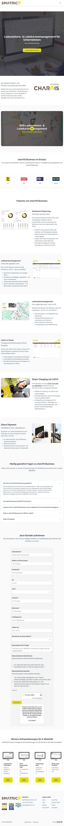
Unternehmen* (16, 552)
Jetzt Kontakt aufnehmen (32, 50)
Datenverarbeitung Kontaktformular (33, 658)
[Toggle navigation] (60, 3)
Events (53, 805)
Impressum (36, 822)
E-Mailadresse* (17, 617)
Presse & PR (45, 807)
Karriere (44, 805)
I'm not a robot (29, 695)
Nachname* (15, 608)
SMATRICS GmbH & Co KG (29, 800)
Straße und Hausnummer (20, 560)
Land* (14, 589)
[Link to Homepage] (11, 2)
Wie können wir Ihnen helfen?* (21, 636)
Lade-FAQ (54, 800)
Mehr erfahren (8, 780)
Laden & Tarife (56, 802)
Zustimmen (32, 720)
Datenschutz (27, 822)
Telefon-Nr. (15, 627)
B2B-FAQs (32, 470)
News (43, 800)
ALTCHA (40, 698)
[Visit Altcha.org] (41, 695)
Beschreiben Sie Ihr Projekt (20, 645)
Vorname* (15, 598)
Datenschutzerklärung (17, 658)
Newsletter (55, 807)
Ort (13, 580)
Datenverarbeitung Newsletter (32, 673)
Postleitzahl (15, 569)
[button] (15, 220)
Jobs (43, 802)
